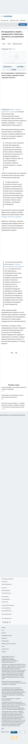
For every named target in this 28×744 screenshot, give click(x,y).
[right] (26, 20)
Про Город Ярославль (6, 593)
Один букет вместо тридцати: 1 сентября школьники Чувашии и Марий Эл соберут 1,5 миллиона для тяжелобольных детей (13, 405)
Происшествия (17, 44)
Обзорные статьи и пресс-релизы (9, 643)
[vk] (12, 353)
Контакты (4, 632)
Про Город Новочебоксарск (7, 578)
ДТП (9, 44)
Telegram (3, 627)
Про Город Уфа (5, 601)
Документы (23, 20)
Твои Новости (5, 581)
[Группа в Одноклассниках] (5, 622)
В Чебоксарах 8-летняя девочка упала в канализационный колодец (12, 397)
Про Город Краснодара (6, 614)
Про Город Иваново (6, 590)
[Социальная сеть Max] (14, 70)
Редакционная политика (7, 635)
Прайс (3, 646)
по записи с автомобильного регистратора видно (13, 266)
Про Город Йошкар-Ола (7, 584)
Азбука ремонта (4, 20)
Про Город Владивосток (7, 610)
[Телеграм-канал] (20, 67)
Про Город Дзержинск (6, 608)
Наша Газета (4, 587)
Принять (22, 24)
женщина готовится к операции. (11, 217)
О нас (3, 630)
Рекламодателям (5, 649)
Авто (3, 44)
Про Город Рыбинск (6, 599)
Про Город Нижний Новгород (8, 605)
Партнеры (4, 651)
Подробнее (4, 696)
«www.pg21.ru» (12, 656)
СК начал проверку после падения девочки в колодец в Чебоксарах (13, 389)
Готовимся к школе (14, 20)
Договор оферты (5, 641)
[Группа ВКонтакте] (7, 67)
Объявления (4, 638)
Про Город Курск (5, 596)
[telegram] (16, 353)
